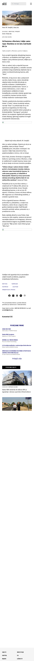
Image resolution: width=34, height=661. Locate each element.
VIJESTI (4, 652)
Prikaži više (17, 359)
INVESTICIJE (20, 652)
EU (18, 655)
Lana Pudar (15, 286)
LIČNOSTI (19, 659)
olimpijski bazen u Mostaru (8, 289)
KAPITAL (4, 655)
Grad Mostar (5, 286)
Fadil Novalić (15, 283)
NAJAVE (4, 659)
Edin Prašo (4, 283)
